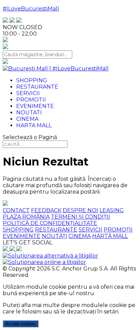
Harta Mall (34, 125)
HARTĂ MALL (110, 236)
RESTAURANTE (56, 229)
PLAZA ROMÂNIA (26, 217)
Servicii (28, 93)
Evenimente (35, 106)
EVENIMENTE (21, 236)
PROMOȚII (118, 229)
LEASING (112, 210)
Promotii (31, 99)
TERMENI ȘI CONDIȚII (80, 217)
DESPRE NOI (80, 210)
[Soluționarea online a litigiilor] (44, 262)
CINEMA (79, 236)
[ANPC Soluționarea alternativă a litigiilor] (50, 255)
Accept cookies (20, 323)
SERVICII (90, 229)
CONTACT (16, 210)
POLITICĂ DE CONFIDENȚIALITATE (50, 223)
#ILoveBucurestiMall (31, 8)
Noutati (29, 112)
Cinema (27, 119)
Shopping (31, 80)
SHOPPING (18, 229)
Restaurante (37, 87)
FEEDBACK (46, 210)
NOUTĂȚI (54, 236)
